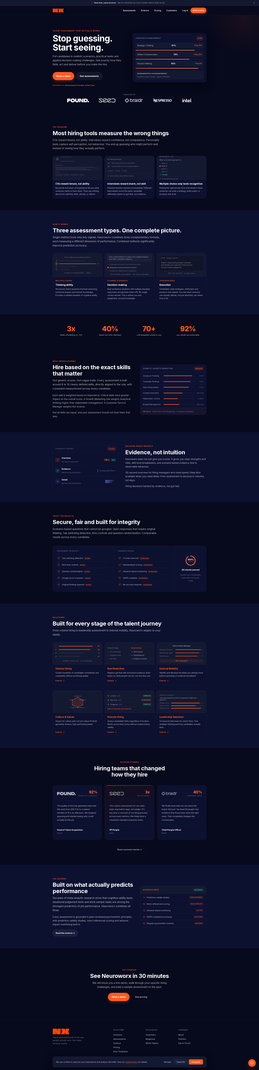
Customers (171, 10)
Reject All (181, 1062)
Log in (185, 10)
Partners (182, 1039)
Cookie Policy (131, 1062)
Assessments (129, 10)
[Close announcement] (254, 2)
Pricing (157, 10)
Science (145, 10)
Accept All (196, 1062)
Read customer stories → (129, 849)
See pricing (141, 997)
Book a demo (198, 10)
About (181, 1035)
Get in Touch (184, 1043)
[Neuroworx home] (58, 10)
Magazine (150, 1039)
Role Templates (120, 1051)
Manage (167, 1062)
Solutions (117, 1035)
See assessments (89, 76)
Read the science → (65, 933)
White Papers (152, 1043)
